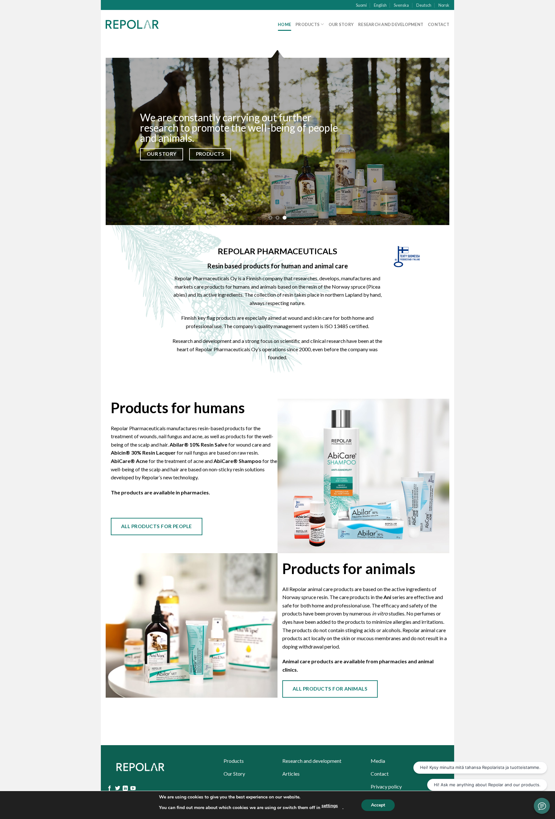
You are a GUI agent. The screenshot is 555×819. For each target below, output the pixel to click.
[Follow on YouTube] (133, 788)
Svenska (401, 5)
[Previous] (121, 136)
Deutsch (423, 5)
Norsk (443, 5)
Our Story (341, 24)
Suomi (361, 5)
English (380, 5)
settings (330, 806)
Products (307, 24)
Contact (438, 24)
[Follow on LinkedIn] (125, 788)
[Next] (434, 136)
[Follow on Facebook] (109, 788)
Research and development (390, 24)
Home (284, 24)
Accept (378, 805)
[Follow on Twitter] (117, 788)
